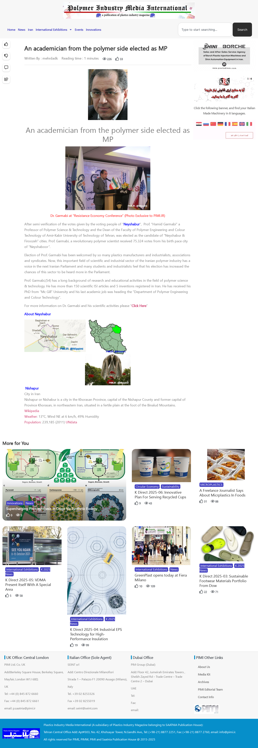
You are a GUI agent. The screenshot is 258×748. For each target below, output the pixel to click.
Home (11, 29)
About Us (204, 667)
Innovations (93, 29)
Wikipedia (31, 410)
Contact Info (206, 697)
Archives (203, 682)
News (21, 29)
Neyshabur (132, 224)
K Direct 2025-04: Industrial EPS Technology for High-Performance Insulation (96, 634)
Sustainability (170, 486)
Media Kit (204, 674)
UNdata (71, 422)
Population (32, 422)
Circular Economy (147, 486)
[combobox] (205, 30)
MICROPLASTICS (211, 484)
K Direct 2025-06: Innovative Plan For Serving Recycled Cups (160, 494)
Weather (30, 416)
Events (79, 29)
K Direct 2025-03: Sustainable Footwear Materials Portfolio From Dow (223, 580)
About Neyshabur (37, 314)
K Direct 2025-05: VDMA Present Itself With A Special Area (28, 584)
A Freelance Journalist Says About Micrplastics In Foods (222, 492)
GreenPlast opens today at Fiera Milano (161, 577)
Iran (30, 29)
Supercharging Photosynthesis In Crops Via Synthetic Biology (51, 508)
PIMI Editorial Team (210, 689)
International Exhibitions (51, 29)
